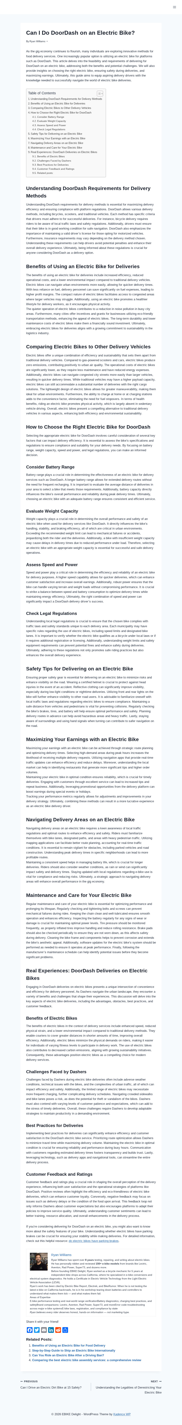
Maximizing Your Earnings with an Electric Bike (58, 138)
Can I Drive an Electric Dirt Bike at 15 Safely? (50, 1384)
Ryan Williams (37, 41)
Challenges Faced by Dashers (54, 160)
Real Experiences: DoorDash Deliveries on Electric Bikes (64, 152)
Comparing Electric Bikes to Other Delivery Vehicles (61, 107)
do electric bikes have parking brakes (94, 1241)
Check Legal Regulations (51, 129)
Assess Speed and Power (51, 125)
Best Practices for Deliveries (53, 165)
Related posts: (45, 173)
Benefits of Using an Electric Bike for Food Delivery (68, 1345)
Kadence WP (122, 1414)
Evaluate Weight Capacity (51, 121)
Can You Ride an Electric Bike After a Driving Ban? (68, 1355)
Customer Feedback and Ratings (55, 169)
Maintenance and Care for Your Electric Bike (56, 147)
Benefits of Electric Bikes (51, 156)
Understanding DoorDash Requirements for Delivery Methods (66, 98)
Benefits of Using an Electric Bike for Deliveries (58, 103)
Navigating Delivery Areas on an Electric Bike (57, 142)
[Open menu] (174, 7)
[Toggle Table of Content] (98, 94)
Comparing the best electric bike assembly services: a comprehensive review (86, 1360)
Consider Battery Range (50, 117)
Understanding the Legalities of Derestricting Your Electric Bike (129, 1387)
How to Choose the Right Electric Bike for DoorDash (61, 112)
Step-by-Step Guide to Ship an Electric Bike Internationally (73, 1350)
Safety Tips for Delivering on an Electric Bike (56, 133)
